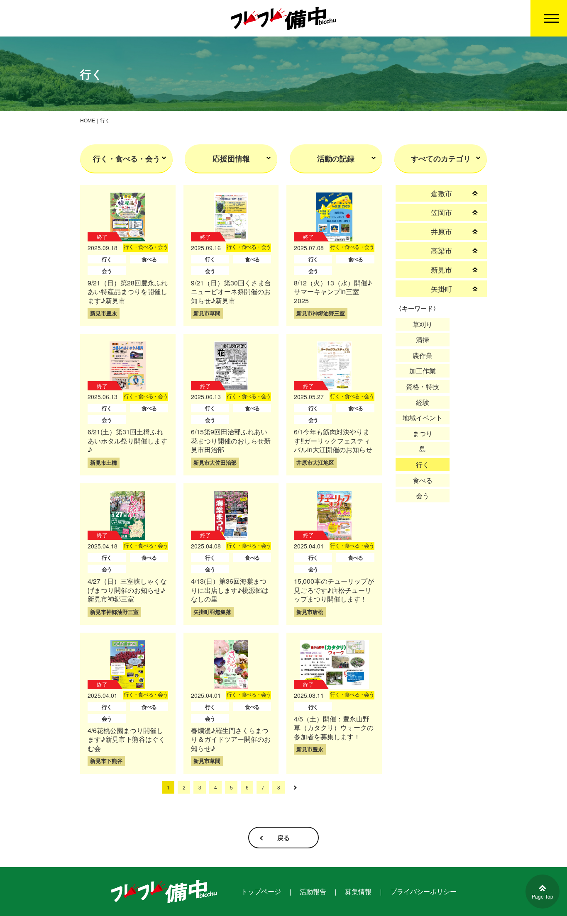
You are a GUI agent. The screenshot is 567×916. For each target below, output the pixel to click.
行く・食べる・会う (126, 158)
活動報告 (313, 891)
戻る (283, 837)
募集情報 (358, 891)
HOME (87, 120)
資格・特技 (422, 386)
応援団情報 (231, 158)
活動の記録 (335, 158)
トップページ (261, 891)
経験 (422, 402)
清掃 (422, 339)
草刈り (423, 324)
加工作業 (422, 370)
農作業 (423, 355)
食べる (423, 480)
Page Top (542, 896)
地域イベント (422, 417)
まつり (423, 433)
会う (422, 495)
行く (422, 464)
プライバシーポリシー (423, 891)
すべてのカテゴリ (441, 158)
